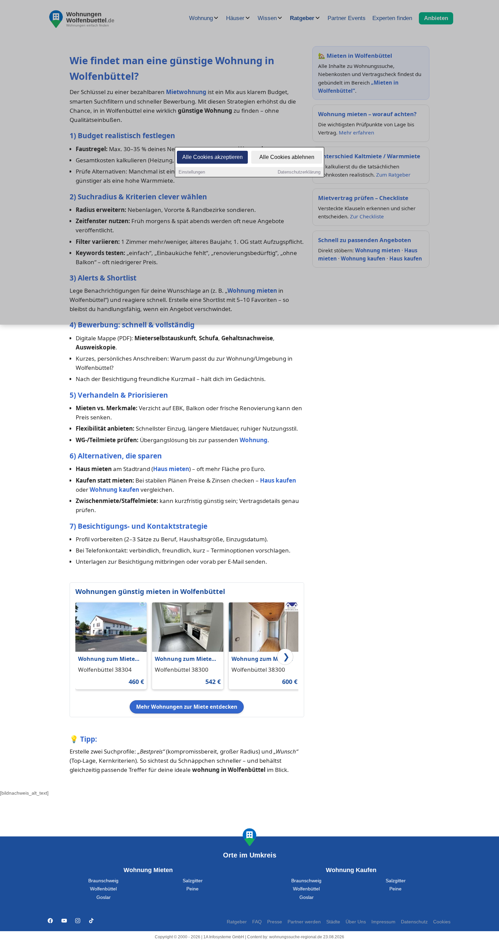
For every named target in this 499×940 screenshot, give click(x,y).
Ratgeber (237, 921)
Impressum (383, 921)
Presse (274, 921)
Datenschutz (414, 921)
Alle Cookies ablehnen (286, 157)
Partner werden (304, 921)
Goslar (103, 897)
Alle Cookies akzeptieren (212, 157)
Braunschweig (103, 880)
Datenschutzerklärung (299, 172)
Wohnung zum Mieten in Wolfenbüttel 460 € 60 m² (108, 659)
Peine (192, 888)
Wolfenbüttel (103, 888)
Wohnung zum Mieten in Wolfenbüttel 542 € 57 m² (185, 659)
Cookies (441, 921)
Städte (333, 921)
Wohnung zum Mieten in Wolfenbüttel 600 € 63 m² (262, 659)
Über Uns (356, 921)
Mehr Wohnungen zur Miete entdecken (186, 706)
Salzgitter (193, 880)
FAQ (257, 921)
